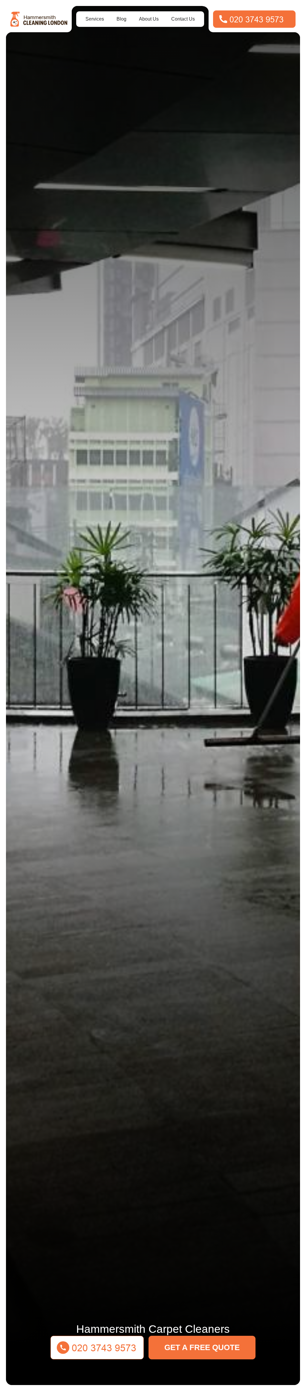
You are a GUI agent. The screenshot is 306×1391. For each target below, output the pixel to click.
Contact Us (183, 18)
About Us (149, 18)
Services (94, 18)
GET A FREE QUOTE (202, 1347)
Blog (121, 18)
